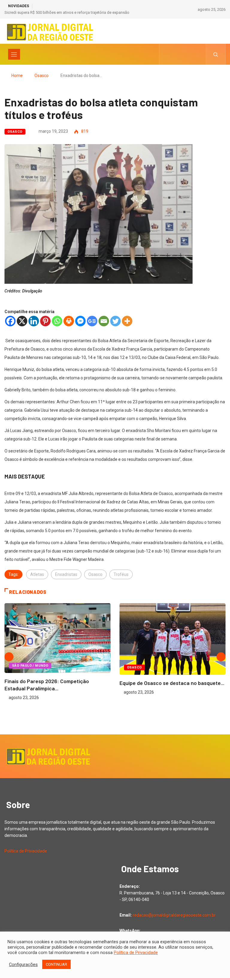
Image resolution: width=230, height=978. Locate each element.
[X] (22, 321)
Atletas (37, 574)
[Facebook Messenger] (80, 321)
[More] (127, 321)
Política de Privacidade (25, 851)
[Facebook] (10, 321)
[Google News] (92, 321)
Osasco (41, 75)
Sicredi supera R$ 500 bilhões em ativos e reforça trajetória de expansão (66, 12)
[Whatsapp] (57, 321)
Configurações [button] (23, 964)
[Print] (68, 321)
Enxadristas (66, 574)
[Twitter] (115, 321)
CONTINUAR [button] (56, 964)
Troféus (121, 574)
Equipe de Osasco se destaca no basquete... (171, 683)
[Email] (104, 321)
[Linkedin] (33, 321)
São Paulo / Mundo (30, 666)
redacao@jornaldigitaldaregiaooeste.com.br (174, 915)
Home (17, 75)
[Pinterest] (45, 321)
